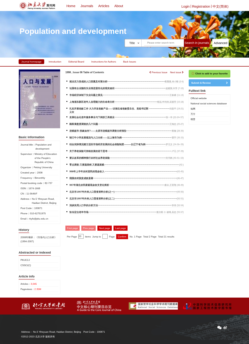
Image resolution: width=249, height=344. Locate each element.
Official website (199, 98)
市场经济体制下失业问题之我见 (86, 95)
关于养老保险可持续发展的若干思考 (88, 151)
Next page (104, 228)
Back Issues (129, 61)
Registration (201, 6)
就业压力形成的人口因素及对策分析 (88, 81)
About (118, 6)
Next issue (176, 72)
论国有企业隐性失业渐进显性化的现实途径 (92, 88)
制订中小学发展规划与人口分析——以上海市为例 (95, 137)
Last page (120, 228)
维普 (193, 119)
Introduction (55, 61)
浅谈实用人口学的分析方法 (83, 205)
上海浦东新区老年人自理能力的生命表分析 (92, 101)
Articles (103, 6)
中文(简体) (221, 6)
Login (185, 6)
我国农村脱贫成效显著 (81, 178)
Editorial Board (76, 61)
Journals (86, 6)
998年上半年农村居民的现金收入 (86, 171)
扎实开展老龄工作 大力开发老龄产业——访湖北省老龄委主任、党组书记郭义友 (108, 110)
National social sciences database (209, 103)
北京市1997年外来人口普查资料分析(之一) (92, 191)
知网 (193, 108)
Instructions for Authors (103, 61)
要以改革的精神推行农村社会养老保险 (89, 158)
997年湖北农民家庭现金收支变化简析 (89, 185)
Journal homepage (31, 61)
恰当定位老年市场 (78, 212)
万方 (193, 114)
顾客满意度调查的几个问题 (83, 124)
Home (70, 6)
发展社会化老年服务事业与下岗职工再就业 (92, 117)
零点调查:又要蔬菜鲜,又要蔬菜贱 (86, 164)
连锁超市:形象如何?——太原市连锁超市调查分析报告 (97, 130)
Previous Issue (159, 72)
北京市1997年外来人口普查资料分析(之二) (92, 198)
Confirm (122, 236)
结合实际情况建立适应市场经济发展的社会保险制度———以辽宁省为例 (107, 144)
